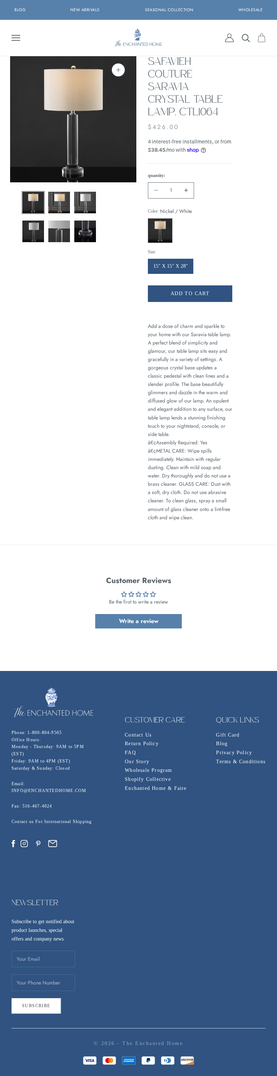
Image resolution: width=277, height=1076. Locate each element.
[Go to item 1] (33, 202)
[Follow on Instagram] (24, 843)
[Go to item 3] (85, 202)
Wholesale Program (148, 770)
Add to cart (190, 293)
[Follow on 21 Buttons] (53, 843)
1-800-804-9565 (44, 732)
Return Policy (142, 743)
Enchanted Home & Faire (155, 788)
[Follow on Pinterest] (38, 843)
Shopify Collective (148, 779)
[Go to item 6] (85, 231)
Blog (222, 743)
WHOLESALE (250, 10)
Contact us (23, 821)
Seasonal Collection (169, 10)
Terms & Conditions (240, 761)
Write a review (138, 621)
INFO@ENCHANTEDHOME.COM (49, 790)
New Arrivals (85, 10)
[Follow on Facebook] (13, 843)
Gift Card (227, 735)
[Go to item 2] (59, 202)
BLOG (20, 10)
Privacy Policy (234, 752)
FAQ (130, 752)
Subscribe (36, 1005)
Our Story (137, 761)
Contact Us (138, 735)
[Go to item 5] (59, 231)
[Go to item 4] (33, 231)
